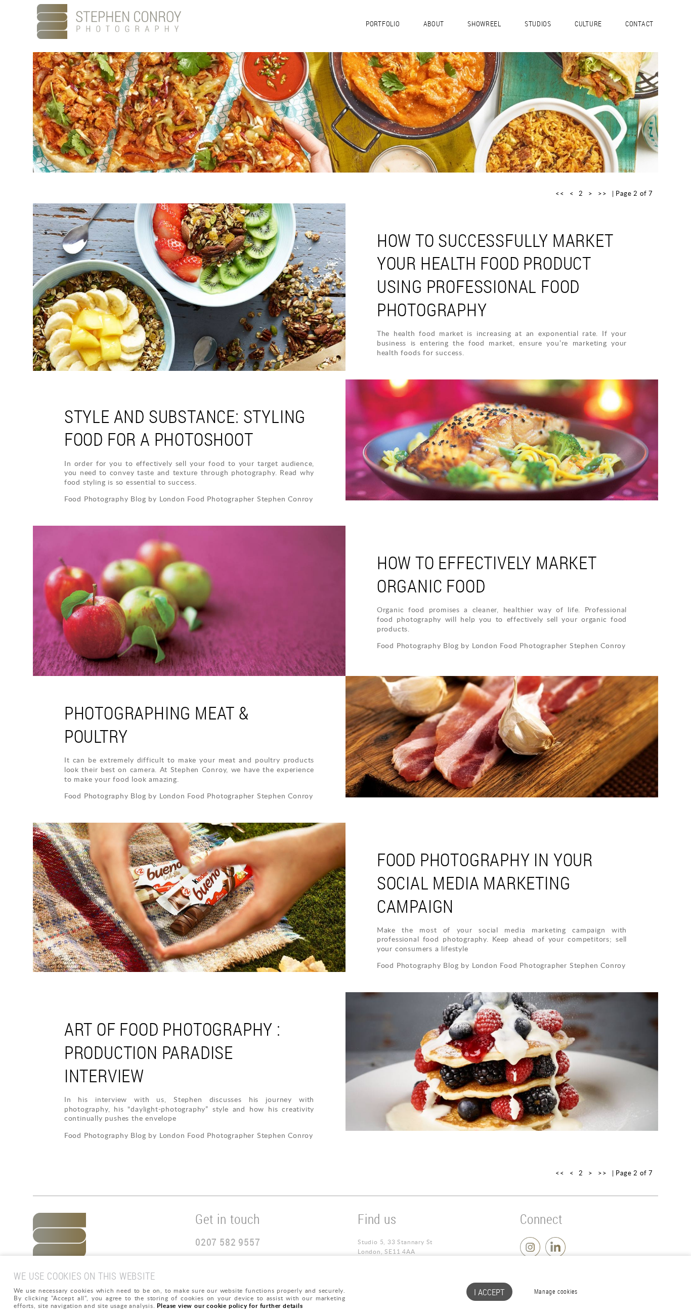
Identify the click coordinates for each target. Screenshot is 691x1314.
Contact (639, 23)
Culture (588, 23)
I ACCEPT (489, 1292)
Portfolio (383, 23)
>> (602, 193)
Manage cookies (555, 1291)
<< (560, 193)
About (434, 23)
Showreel (484, 23)
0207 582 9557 (227, 1242)
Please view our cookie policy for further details (230, 1305)
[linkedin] (556, 1254)
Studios (538, 23)
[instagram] (531, 1254)
